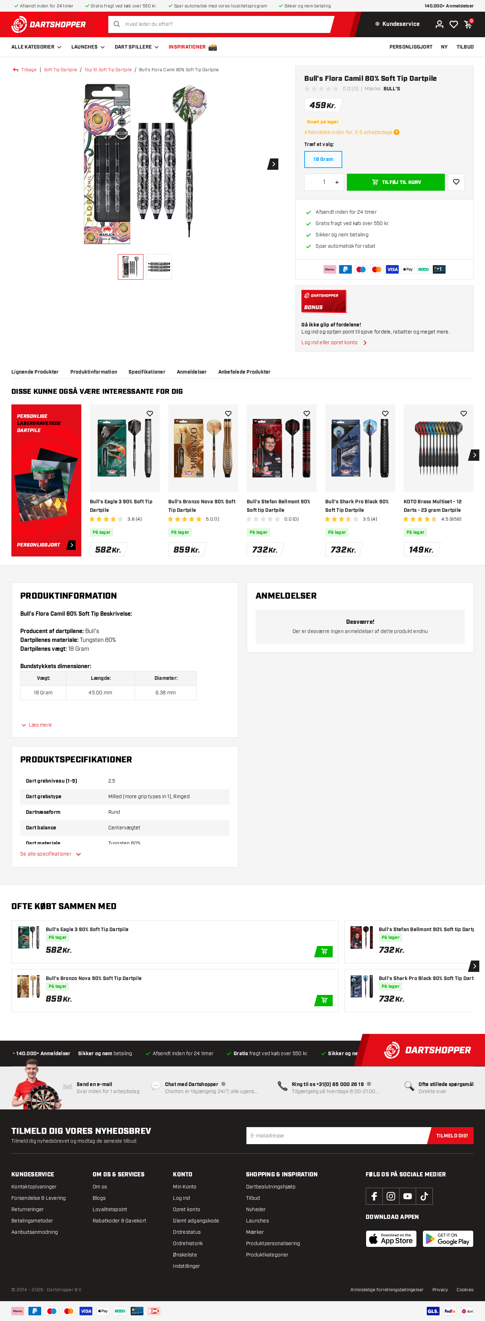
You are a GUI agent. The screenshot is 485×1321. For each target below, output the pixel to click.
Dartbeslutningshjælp (270, 1187)
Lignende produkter (35, 372)
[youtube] (407, 1196)
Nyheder (256, 1210)
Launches (84, 47)
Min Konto (184, 1187)
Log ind (181, 1198)
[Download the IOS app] (391, 1238)
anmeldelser (192, 372)
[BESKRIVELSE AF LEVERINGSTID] (396, 132)
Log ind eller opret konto (329, 343)
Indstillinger (186, 1266)
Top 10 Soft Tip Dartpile (108, 69)
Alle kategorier (32, 47)
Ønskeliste (185, 1255)
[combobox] (223, 24)
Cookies (465, 1290)
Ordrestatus (187, 1232)
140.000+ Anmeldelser (449, 6)
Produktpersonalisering (273, 1244)
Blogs (99, 1198)
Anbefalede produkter (244, 372)
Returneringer (27, 1210)
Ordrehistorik (188, 1244)
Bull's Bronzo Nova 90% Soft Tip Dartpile (201, 506)
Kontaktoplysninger (34, 1187)
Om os (100, 1187)
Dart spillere (133, 47)
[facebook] (374, 1196)
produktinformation (94, 372)
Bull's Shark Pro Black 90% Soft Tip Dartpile (357, 506)
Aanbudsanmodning (34, 1232)
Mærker (255, 1232)
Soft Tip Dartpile (60, 69)
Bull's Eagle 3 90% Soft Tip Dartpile (121, 506)
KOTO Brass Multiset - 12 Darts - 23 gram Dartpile (433, 506)
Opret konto (186, 1210)
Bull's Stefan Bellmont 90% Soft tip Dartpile (279, 506)
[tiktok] (424, 1196)
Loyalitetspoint (110, 1210)
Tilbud (253, 1198)
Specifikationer (147, 372)
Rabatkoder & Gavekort (119, 1221)
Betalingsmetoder (32, 1221)
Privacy (440, 1290)
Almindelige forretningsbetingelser (387, 1290)
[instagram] (390, 1196)
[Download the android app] (448, 1238)
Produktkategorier (267, 1255)
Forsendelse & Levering (38, 1198)
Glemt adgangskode (196, 1221)
